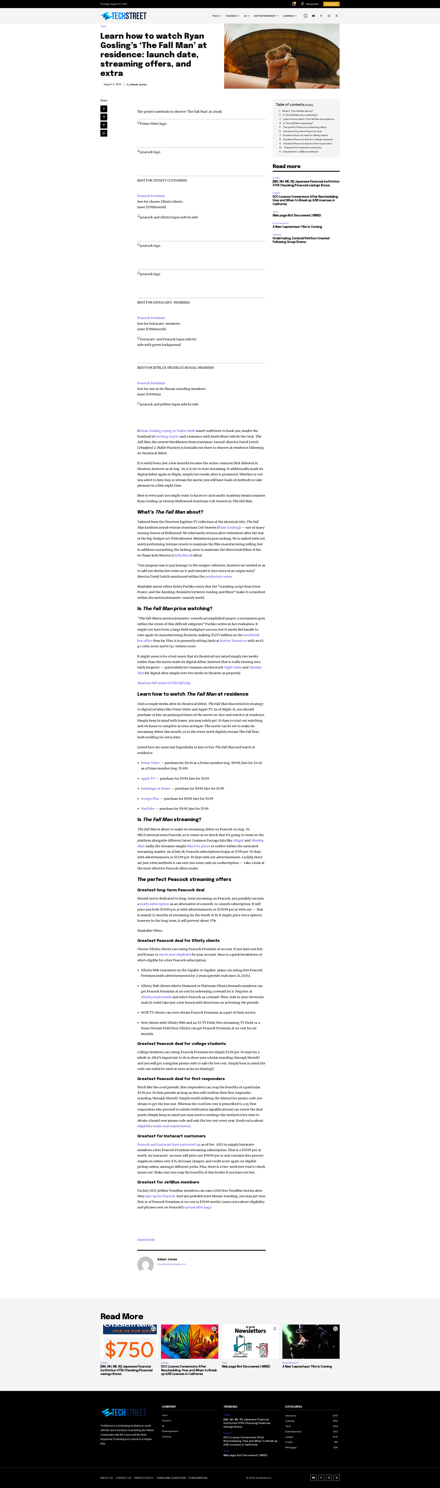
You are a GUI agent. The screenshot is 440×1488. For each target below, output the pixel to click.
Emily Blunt (182, 555)
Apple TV (148, 778)
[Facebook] (321, 16)
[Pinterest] (103, 125)
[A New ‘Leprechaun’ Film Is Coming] (311, 1342)
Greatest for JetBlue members (300, 151)
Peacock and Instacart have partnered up (168, 1144)
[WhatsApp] (103, 133)
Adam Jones (138, 84)
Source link (146, 1240)
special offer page (198, 1207)
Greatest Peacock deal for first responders (307, 143)
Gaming (277, 234)
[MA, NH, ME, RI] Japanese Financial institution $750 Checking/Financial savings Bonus (126, 1370)
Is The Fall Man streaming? (298, 123)
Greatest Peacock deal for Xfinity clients (305, 135)
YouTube (148, 809)
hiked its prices (198, 846)
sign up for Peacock (160, 1196)
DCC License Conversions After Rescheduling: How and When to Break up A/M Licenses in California (306, 200)
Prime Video (150, 763)
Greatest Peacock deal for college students (308, 139)
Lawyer (276, 193)
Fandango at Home (155, 788)
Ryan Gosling (228, 527)
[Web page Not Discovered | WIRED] (250, 1342)
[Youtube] (313, 16)
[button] (305, 16)
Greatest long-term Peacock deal (302, 131)
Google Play (150, 799)
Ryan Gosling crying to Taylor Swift (167, 431)
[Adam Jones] (145, 1265)
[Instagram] (329, 16)
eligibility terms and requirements (164, 1126)
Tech (103, 26)
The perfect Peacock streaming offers (305, 127)
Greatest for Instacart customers (303, 147)
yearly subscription (154, 904)
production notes (218, 576)
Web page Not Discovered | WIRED (297, 215)
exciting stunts (167, 436)
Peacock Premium (151, 196)
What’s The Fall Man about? (297, 111)
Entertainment (281, 223)
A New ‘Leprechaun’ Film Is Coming (297, 226)
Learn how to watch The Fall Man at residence (308, 119)
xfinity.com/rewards (156, 997)
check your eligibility (175, 954)
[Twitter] (337, 16)
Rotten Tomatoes (233, 641)
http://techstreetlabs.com (171, 1264)
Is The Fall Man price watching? (300, 114)
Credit (276, 177)
